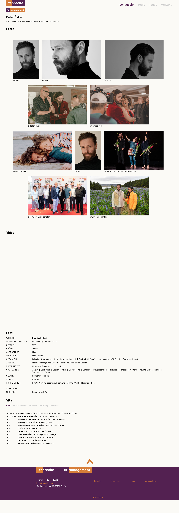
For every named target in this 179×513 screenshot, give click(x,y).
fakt (20, 21)
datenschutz (150, 481)
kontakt (166, 4)
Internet (54, 405)
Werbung (43, 405)
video (14, 21)
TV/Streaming (19, 405)
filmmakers (43, 21)
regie (141, 4)
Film (8, 405)
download (32, 21)
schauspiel (127, 4)
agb (133, 481)
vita (25, 21)
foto (8, 21)
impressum (98, 497)
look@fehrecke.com (45, 483)
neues (153, 4)
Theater (33, 405)
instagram (54, 21)
